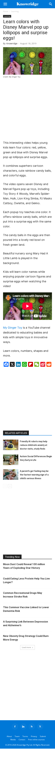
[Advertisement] (27, 109)
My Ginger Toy (12, 327)
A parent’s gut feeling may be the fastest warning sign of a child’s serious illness (34, 475)
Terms (25, 736)
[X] (40, 726)
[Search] (50, 4)
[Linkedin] (23, 726)
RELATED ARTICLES (16, 433)
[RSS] (32, 726)
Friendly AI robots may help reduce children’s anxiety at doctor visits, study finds (33, 445)
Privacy (34, 736)
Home (5, 11)
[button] (5, 4)
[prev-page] (5, 486)
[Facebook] (15, 726)
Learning (15, 11)
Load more (26, 647)
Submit (43, 736)
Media (13, 739)
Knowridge (11, 43)
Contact (22, 739)
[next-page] (10, 486)
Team (17, 736)
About (9, 736)
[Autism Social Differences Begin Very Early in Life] (10, 460)
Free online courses (36, 739)
